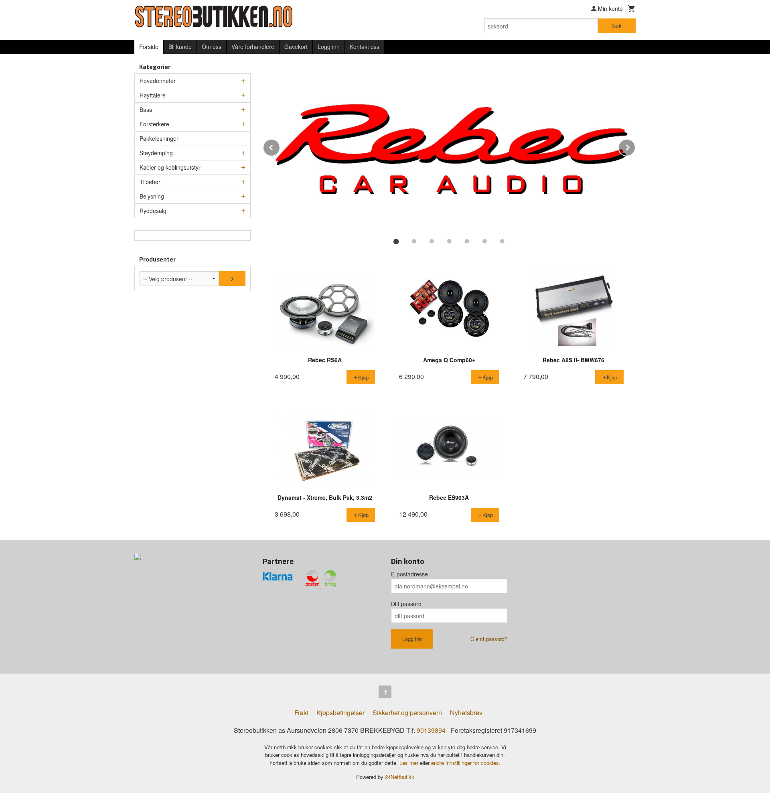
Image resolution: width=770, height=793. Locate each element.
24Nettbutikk (399, 777)
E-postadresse (409, 574)
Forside (148, 47)
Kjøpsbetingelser (340, 712)
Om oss (211, 47)
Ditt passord (406, 604)
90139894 (431, 730)
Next (635, 146)
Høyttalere (153, 95)
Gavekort (296, 47)
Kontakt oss (364, 47)
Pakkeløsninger (159, 138)
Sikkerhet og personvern (407, 712)
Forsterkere (154, 124)
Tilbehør (150, 182)
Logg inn (329, 47)
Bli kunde (180, 47)
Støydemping (156, 153)
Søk (617, 26)
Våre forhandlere (252, 47)
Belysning (152, 196)
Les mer (409, 763)
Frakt (301, 712)
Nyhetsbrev (466, 712)
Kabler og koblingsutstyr (170, 167)
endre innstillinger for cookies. (465, 763)
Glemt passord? (488, 639)
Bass (146, 109)
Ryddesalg (153, 211)
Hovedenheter (158, 81)
